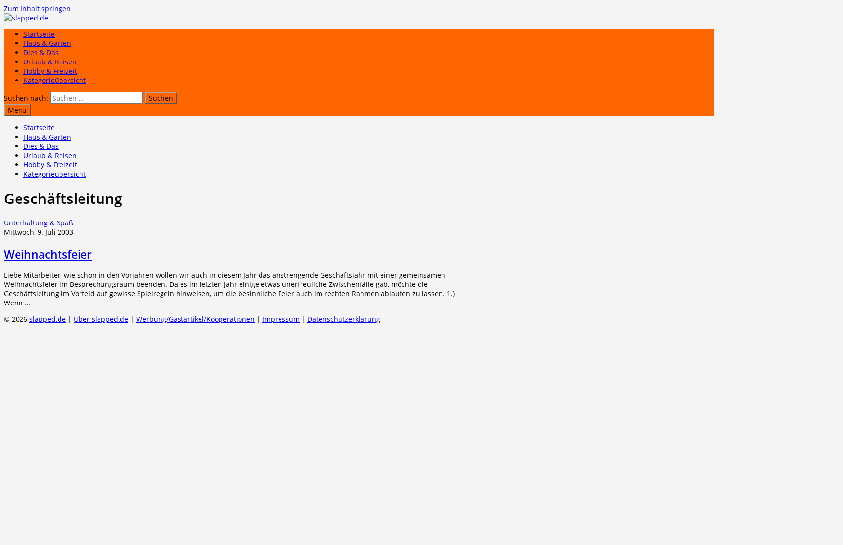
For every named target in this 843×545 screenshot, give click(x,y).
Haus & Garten (47, 43)
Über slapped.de (101, 318)
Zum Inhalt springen (37, 8)
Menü (17, 110)
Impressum (281, 318)
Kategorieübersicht (54, 80)
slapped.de (47, 318)
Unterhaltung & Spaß (38, 222)
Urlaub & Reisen (50, 61)
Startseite (39, 34)
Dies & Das (41, 52)
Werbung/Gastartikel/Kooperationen (195, 318)
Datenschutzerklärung (343, 318)
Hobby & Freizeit (50, 71)
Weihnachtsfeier (48, 254)
